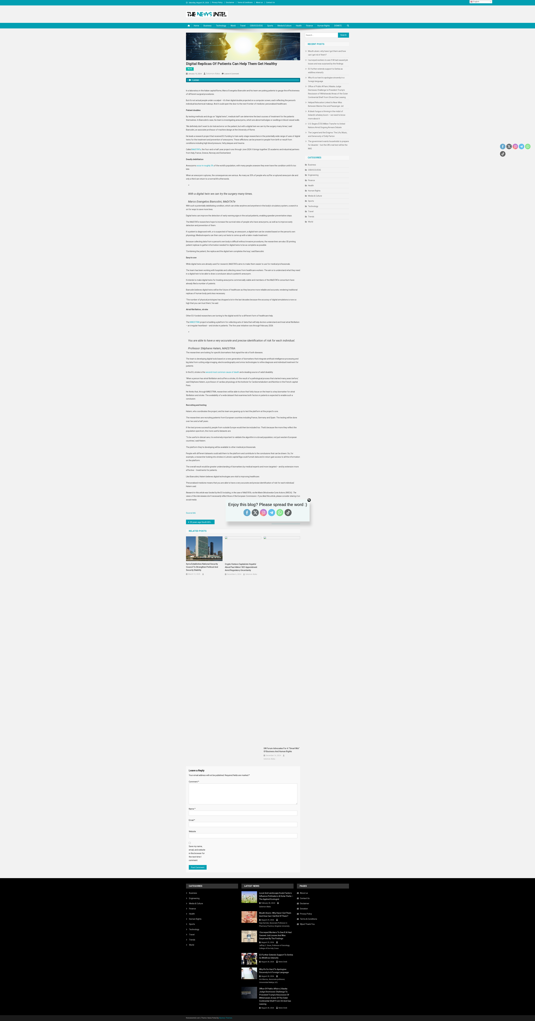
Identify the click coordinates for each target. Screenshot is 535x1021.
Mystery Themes (225, 1018)
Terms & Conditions (245, 2)
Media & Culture (284, 26)
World (233, 26)
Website (192, 831)
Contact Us (270, 2)
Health (299, 26)
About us (259, 2)
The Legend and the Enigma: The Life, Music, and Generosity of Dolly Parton (327, 134)
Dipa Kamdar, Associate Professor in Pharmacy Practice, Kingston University (274, 924)
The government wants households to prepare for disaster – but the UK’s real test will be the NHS (328, 145)
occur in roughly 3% (205, 165)
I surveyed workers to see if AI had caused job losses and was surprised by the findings (328, 62)
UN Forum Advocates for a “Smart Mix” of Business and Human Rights (281, 750)
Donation (304, 909)
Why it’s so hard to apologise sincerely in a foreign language (326, 79)
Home (196, 26)
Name (192, 809)
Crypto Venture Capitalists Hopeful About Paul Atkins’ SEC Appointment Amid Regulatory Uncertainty (241, 567)
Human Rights (323, 26)
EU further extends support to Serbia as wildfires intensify (325, 71)
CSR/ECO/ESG (256, 26)
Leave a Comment (231, 74)
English (476, 2)
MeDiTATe (196, 149)
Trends (311, 216)
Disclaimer (230, 2)
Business (207, 26)
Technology (221, 26)
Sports (270, 26)
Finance (309, 26)
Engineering (313, 175)
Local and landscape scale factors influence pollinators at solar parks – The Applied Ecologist (276, 896)
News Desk (283, 962)
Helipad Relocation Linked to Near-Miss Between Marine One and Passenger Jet (326, 104)
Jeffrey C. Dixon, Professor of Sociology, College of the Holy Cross (274, 946)
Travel (242, 26)
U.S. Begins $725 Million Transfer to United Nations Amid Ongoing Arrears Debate (326, 126)
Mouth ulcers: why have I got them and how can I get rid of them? (327, 53)
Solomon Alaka (213, 73)
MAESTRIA (195, 322)
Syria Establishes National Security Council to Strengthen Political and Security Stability (202, 567)
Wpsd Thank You (307, 924)
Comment (194, 782)
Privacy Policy (217, 2)
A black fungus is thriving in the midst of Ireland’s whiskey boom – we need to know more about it (326, 115)
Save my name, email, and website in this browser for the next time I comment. (197, 853)
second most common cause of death (222, 372)
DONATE (338, 26)
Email (192, 820)
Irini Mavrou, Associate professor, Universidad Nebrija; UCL (272, 980)
